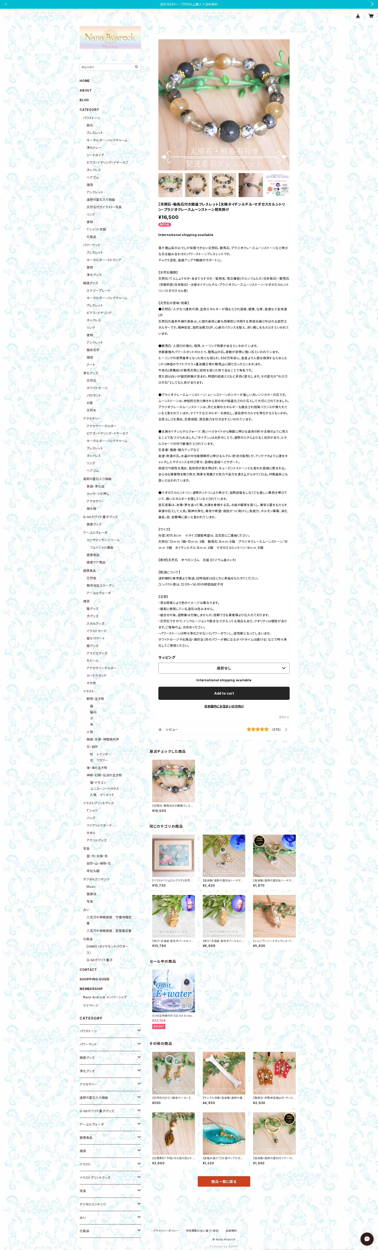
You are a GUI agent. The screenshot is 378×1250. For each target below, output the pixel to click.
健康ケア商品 (96, 562)
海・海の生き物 (97, 768)
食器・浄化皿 (96, 486)
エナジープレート (98, 290)
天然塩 (91, 578)
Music (91, 886)
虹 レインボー (101, 754)
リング (91, 214)
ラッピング (166, 657)
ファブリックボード (99, 825)
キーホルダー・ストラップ (104, 260)
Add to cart (224, 693)
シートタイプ (95, 155)
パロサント (94, 395)
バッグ (91, 818)
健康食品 (93, 555)
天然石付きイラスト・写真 (104, 207)
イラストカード (97, 631)
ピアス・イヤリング (99, 313)
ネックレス (94, 170)
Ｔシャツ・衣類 (96, 229)
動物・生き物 (95, 698)
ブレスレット (95, 133)
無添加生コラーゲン (101, 585)
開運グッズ (90, 283)
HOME (85, 81)
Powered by (219, 1246)
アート (91, 365)
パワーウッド (91, 245)
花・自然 (92, 747)
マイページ (91, 1005)
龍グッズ (92, 646)
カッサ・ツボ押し (98, 494)
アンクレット (95, 192)
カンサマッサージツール (103, 540)
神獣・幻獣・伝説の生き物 (104, 775)
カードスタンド (97, 675)
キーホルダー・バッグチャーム (107, 140)
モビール (93, 660)
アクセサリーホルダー (102, 426)
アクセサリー (92, 418)
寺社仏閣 (93, 871)
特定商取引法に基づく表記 (202, 1230)
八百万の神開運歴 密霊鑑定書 (109, 931)
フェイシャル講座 (101, 547)
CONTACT (88, 969)
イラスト (88, 691)
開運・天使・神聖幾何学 (103, 739)
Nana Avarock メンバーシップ (105, 997)
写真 (86, 848)
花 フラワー (99, 760)
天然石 (91, 380)
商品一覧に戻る (224, 1181)
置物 (90, 222)
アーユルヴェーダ (95, 532)
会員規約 (231, 1230)
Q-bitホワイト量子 (100, 960)
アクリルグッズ (97, 840)
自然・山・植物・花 (99, 863)
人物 (90, 732)
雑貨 (90, 185)
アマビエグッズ (97, 653)
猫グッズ (92, 608)
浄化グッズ (94, 275)
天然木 (91, 410)
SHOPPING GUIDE (95, 979)
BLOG (84, 100)
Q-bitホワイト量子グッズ (100, 517)
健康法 (91, 894)
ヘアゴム (93, 177)
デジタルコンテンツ (96, 879)
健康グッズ (94, 524)
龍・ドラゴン (98, 782)
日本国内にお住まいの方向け (224, 706)
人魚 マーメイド (102, 795)
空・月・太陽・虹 (97, 856)
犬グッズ (92, 616)
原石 (90, 125)
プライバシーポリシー (166, 1230)
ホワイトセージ (97, 388)
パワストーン (91, 118)
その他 (91, 683)
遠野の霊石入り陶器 (101, 199)
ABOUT (86, 90)
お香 (90, 403)
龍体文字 (93, 350)
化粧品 (91, 237)
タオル (91, 833)
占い (86, 910)
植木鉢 (91, 508)
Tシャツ (92, 810)
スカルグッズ (95, 623)
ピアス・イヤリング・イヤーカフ (107, 162)
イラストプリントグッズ (98, 803)
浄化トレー (94, 147)
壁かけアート (96, 638)
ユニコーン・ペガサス (104, 789)
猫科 (93, 712)
